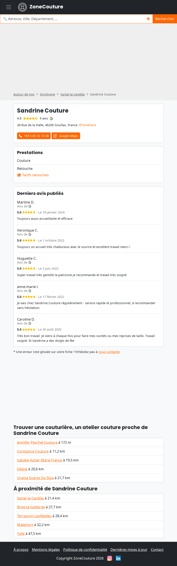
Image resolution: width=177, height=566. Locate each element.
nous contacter (109, 352)
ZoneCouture (45, 6)
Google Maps (68, 136)
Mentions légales (46, 549)
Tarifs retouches (35, 175)
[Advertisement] (88, 59)
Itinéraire (89, 125)
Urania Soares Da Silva (35, 477)
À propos (21, 549)
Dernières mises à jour (129, 549)
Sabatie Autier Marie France (39, 460)
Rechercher (164, 18)
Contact (157, 549)
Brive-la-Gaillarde (31, 507)
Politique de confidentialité (85, 549)
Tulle (21, 533)
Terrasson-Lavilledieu (34, 516)
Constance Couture (33, 451)
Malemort (25, 524)
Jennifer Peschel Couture (37, 442)
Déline (22, 469)
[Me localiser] (148, 18)
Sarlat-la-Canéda (30, 498)
